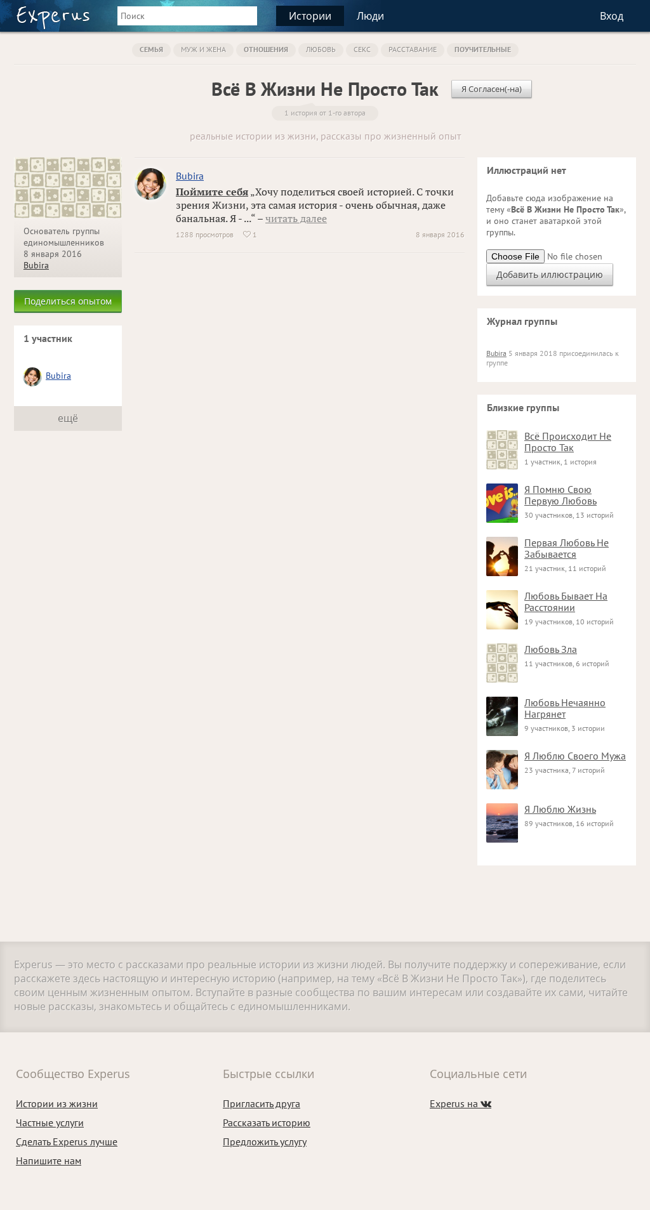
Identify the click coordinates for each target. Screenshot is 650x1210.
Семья (151, 49)
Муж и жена (203, 49)
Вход (611, 16)
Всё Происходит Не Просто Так (567, 442)
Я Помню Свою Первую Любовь (560, 495)
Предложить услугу (265, 1141)
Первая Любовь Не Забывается (566, 548)
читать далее (296, 218)
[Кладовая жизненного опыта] (53, 18)
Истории (310, 16)
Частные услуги (50, 1122)
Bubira (36, 265)
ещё (68, 418)
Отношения (266, 49)
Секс (362, 49)
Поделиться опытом (68, 301)
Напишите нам (48, 1160)
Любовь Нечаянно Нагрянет (565, 708)
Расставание (412, 49)
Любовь (321, 49)
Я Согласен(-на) (491, 89)
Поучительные (482, 49)
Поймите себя (212, 191)
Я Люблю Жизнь (560, 809)
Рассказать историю (266, 1122)
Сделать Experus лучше (66, 1141)
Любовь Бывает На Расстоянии (565, 601)
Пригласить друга (261, 1103)
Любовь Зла (550, 649)
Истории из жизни (57, 1103)
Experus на (460, 1103)
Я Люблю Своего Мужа (575, 755)
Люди (370, 16)
